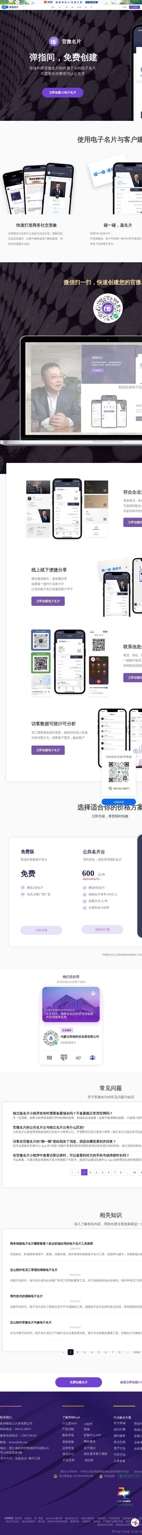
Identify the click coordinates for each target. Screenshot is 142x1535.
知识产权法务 (12, 1521)
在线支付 (21, 1458)
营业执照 (109, 1476)
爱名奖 (41, 1521)
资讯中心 (68, 1454)
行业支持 (69, 1460)
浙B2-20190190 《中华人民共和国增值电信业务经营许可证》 (95, 1471)
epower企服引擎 (54, 1518)
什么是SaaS (69, 1423)
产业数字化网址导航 (113, 1521)
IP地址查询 (114, 1518)
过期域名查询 (129, 1518)
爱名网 (18, 1518)
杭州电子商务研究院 (57, 1521)
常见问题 (79, 7)
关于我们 (90, 1448)
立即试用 (41, 930)
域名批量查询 (28, 1521)
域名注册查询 (87, 1518)
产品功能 (68, 1429)
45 (134, 1172)
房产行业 (120, 1448)
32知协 (27, 1518)
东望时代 (86, 1521)
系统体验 (68, 1441)
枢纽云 (53, 7)
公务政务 (120, 1460)
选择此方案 (102, 929)
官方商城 (120, 1423)
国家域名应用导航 (124, 1524)
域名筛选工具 (71, 1518)
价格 (72, 7)
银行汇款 (34, 1458)
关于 (91, 7)
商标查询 (101, 1518)
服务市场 (68, 1435)
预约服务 (120, 1435)
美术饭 (97, 1521)
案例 (67, 7)
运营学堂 (68, 1448)
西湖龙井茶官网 (105, 1524)
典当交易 (120, 1442)
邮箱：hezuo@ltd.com (13, 1442)
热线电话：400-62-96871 (15, 1429)
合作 (85, 7)
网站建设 (90, 1441)
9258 (137, 1352)
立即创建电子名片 (48, 601)
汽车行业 (120, 1454)
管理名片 (125, 7)
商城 (87, 1429)
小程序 (88, 1424)
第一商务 (38, 1518)
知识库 (89, 1460)
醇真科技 (74, 1521)
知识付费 (120, 1429)
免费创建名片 (79, 1382)
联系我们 (135, 7)
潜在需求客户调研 (96, 1453)
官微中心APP (92, 1435)
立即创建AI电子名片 (62, 92)
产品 (59, 7)
